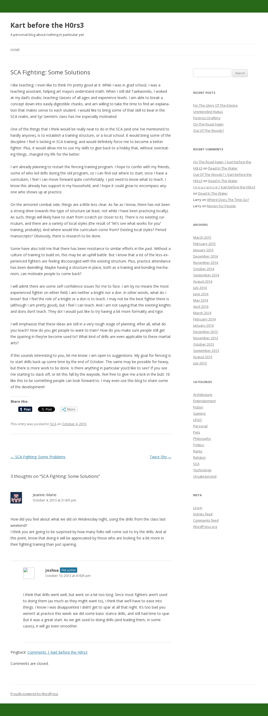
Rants (197, 451)
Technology (202, 470)
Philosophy (202, 438)
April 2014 (200, 306)
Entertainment (204, 400)
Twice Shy (160, 456)
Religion (199, 457)
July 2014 (200, 287)
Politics (198, 444)
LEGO (197, 419)
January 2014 (203, 325)
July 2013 (200, 363)
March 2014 (202, 312)
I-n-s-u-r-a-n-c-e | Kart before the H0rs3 (224, 187)
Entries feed (203, 514)
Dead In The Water (223, 168)
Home (15, 50)
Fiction (198, 407)
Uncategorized (204, 476)
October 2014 (203, 268)
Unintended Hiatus (208, 111)
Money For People (221, 206)
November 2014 (205, 262)
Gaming (199, 413)
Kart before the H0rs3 (47, 25)
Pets (196, 432)
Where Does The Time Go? (228, 199)
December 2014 (205, 256)
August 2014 (202, 281)
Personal (200, 426)
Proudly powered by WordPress (34, 694)
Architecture (202, 394)
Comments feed (206, 520)
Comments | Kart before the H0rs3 (57, 652)
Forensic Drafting (206, 118)
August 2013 (202, 356)
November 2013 (205, 338)
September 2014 (206, 275)
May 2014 (200, 300)
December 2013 (205, 331)
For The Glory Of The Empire (215, 105)
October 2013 (203, 344)
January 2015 (203, 250)
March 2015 (202, 237)
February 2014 (204, 319)
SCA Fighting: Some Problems (37, 456)
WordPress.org (205, 526)
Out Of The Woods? (208, 130)
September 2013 (206, 350)
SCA (53, 424)
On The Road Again (208, 124)
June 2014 (200, 294)
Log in (197, 507)
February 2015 (204, 243)
